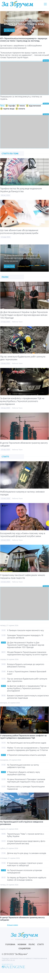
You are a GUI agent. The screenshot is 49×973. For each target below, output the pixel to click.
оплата (21, 109)
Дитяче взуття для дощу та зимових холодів (26, 853)
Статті (40, 944)
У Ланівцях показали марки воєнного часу (25, 630)
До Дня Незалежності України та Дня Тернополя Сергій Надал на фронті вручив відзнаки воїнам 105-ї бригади (24, 315)
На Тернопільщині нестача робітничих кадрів (26, 743)
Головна (10, 944)
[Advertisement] (24, 78)
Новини (22, 944)
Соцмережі (25, 948)
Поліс (32, 944)
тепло (22, 106)
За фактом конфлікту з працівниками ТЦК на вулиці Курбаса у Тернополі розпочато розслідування (22, 401)
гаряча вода (8, 109)
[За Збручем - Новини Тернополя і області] (17, 4)
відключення (35, 106)
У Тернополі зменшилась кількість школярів (26, 755)
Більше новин (12, 925)
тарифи (11, 106)
